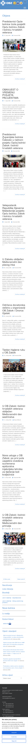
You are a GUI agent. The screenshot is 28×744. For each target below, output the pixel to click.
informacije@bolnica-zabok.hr (8, 698)
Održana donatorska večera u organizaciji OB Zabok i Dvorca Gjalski (13, 309)
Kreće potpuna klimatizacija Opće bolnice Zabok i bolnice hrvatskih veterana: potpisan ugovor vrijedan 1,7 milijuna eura (14, 651)
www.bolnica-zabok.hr (7, 696)
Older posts (7, 579)
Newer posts (20, 579)
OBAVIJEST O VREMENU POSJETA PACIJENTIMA (10, 93)
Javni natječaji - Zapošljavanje (11, 598)
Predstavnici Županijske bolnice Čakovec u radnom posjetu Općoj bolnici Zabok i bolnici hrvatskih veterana (13, 141)
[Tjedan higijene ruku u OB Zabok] (14, 365)
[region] (14, 730)
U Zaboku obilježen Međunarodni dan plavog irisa (13, 261)
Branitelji (5, 592)
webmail (6, 623)
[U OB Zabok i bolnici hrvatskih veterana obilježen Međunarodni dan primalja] (14, 539)
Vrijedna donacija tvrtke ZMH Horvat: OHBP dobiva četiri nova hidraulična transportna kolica (13, 644)
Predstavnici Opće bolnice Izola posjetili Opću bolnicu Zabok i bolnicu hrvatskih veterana (13, 26)
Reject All (14, 741)
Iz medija (6, 613)
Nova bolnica (8, 607)
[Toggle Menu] (25, 7)
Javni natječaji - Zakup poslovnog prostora (12, 601)
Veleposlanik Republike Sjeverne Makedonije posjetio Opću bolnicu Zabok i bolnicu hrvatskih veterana (13, 212)
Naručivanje (7, 585)
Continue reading (19, 79)
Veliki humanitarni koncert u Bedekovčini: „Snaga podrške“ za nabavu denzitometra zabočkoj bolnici (13, 637)
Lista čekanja (7, 588)
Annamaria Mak (16, 35)
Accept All (14, 732)
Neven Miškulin (17, 420)
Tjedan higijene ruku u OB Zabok (13, 351)
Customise (14, 737)
